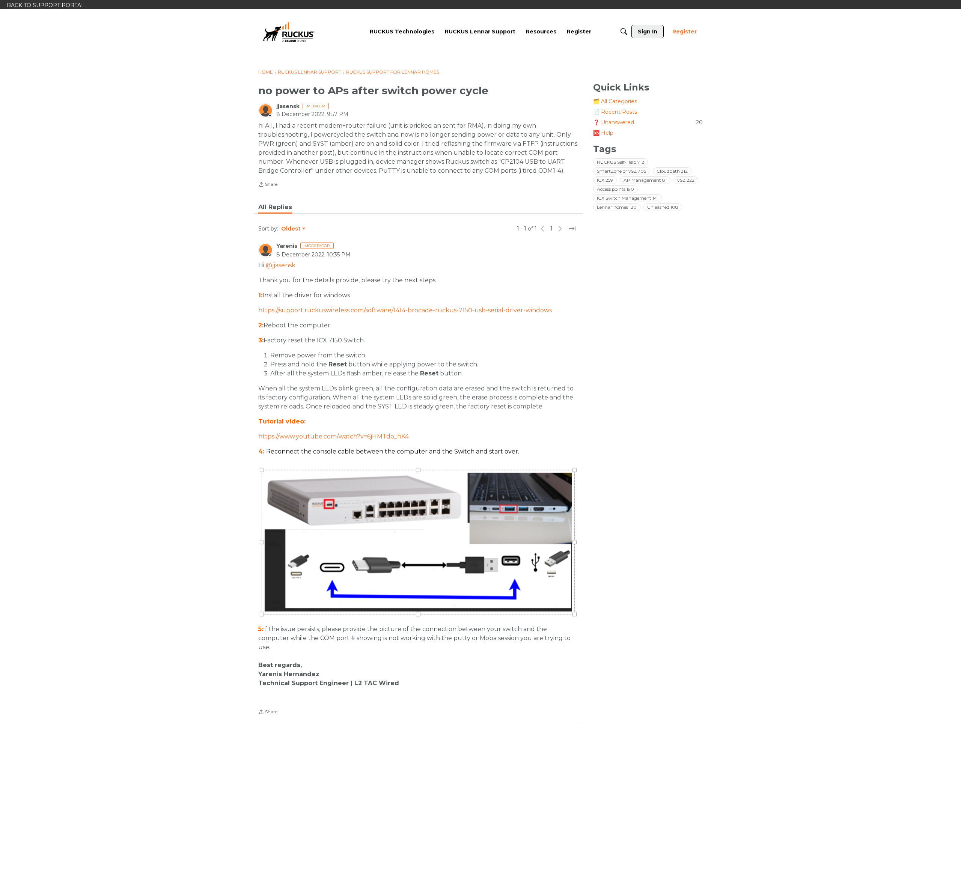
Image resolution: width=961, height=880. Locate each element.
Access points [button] (615, 189)
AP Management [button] (645, 180)
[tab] (275, 207)
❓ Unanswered (648, 122)
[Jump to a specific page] (572, 229)
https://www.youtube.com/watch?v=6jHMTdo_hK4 (333, 436)
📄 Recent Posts (615, 111)
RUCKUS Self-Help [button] (620, 162)
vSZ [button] (685, 180)
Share (267, 185)
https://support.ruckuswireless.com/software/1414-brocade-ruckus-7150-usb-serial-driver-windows (405, 310)
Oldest (291, 229)
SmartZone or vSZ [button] (621, 171)
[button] (418, 542)
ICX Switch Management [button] (627, 198)
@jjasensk (280, 265)
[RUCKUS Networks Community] (288, 32)
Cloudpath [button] (672, 171)
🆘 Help (603, 133)
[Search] (624, 31)
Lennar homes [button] (617, 207)
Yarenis (286, 246)
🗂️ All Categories (615, 101)
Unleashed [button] (662, 207)
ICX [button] (605, 180)
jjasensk (288, 106)
